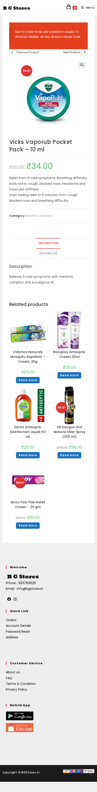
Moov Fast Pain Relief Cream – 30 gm (28, 504)
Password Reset (18, 631)
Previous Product (28, 52)
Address (12, 637)
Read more (28, 380)
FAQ (9, 678)
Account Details (18, 625)
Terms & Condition (21, 683)
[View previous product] (12, 52)
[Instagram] (15, 599)
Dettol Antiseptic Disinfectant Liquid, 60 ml (28, 432)
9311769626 (27, 583)
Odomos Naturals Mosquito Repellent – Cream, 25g (27, 357)
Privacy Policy (16, 689)
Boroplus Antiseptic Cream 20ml (69, 354)
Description (48, 243)
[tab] (48, 243)
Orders (11, 620)
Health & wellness (39, 216)
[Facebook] (9, 599)
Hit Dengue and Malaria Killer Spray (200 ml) (69, 432)
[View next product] (84, 52)
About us (13, 672)
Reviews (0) (48, 253)
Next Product (71, 52)
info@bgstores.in (30, 588)
